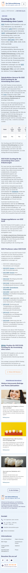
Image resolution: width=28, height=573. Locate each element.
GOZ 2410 (11, 40)
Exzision (12, 268)
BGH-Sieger (4, 541)
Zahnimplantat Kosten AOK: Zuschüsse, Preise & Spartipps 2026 (13, 439)
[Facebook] (2, 560)
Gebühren (17, 545)
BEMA (3, 345)
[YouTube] (11, 560)
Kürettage (6, 294)
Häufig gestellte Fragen (5, 546)
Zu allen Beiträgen (13, 490)
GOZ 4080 (6, 287)
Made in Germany (19, 539)
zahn (10, 29)
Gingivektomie (14, 287)
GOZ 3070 (6, 268)
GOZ (2, 24)
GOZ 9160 (6, 320)
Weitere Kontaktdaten (9, 531)
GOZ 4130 (6, 304)
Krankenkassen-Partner (19, 542)
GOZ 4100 (6, 298)
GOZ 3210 (6, 279)
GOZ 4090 (6, 292)
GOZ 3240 (6, 283)
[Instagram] (7, 560)
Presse (16, 550)
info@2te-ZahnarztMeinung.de (11, 527)
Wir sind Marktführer (6, 539)
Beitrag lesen (6, 417)
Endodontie (15, 191)
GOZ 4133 (6, 312)
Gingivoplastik (7, 289)
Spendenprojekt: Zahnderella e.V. (5, 550)
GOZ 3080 (6, 273)
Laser (5, 94)
